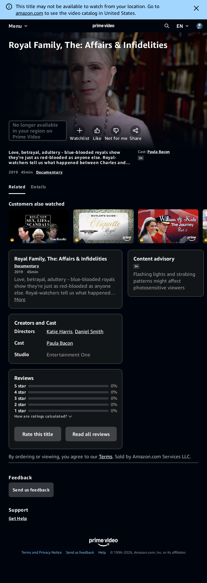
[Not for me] (116, 130)
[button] (43, 416)
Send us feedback (80, 552)
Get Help (18, 518)
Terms (105, 456)
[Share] (135, 130)
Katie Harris (60, 331)
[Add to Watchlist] (79, 130)
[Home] (103, 26)
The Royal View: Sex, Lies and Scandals (39, 226)
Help (102, 552)
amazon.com (29, 13)
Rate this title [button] (37, 434)
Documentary (49, 172)
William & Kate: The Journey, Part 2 (168, 226)
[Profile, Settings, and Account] (199, 26)
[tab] (17, 186)
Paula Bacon (158, 151)
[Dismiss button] (196, 8)
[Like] (97, 130)
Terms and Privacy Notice (42, 552)
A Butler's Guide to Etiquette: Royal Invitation (103, 226)
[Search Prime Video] (167, 26)
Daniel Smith (89, 331)
